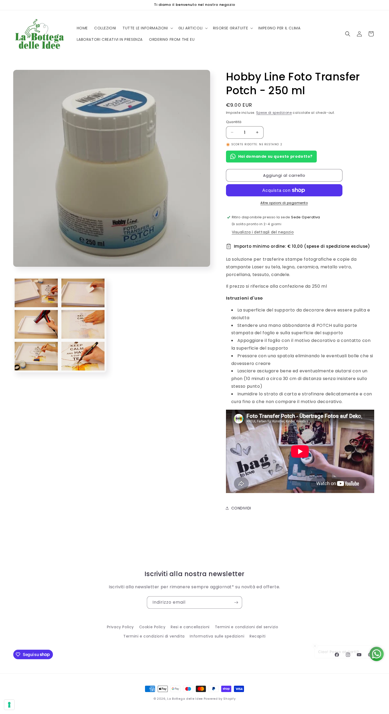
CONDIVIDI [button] (241, 508)
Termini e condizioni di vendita (154, 636)
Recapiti (258, 636)
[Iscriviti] (236, 602)
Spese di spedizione (274, 112)
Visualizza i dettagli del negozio (263, 232)
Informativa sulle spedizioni (217, 636)
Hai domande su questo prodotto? (275, 156)
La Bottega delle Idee (185, 699)
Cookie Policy (152, 627)
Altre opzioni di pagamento (284, 203)
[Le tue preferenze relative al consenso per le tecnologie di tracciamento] (9, 705)
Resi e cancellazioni (190, 627)
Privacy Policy (120, 627)
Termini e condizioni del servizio (246, 627)
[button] (147, 28)
